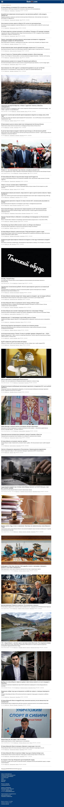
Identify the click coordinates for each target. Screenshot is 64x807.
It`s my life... (12, 127)
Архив (2, 778)
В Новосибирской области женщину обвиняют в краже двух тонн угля (20, 746)
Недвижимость (12, 10)
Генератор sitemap (5, 803)
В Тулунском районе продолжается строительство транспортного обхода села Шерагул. (19, 226)
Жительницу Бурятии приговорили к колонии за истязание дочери (19, 325)
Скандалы (24, 531)
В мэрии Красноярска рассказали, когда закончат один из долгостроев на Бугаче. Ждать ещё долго (26, 193)
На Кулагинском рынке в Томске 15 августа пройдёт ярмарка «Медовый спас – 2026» (25, 333)
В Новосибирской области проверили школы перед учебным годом (20, 302)
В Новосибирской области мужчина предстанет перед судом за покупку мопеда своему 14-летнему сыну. (23, 754)
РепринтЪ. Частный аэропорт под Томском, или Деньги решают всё (20, 170)
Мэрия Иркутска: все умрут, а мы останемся (13, 739)
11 (12, 768)
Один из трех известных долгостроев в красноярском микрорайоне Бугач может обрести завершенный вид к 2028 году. (25, 195)
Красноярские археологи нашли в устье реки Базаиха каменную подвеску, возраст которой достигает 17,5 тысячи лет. (25, 49)
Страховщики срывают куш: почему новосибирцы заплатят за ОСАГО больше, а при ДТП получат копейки (25, 487)
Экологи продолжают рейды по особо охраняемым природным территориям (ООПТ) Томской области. (22, 450)
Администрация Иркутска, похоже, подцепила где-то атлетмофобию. (15, 741)
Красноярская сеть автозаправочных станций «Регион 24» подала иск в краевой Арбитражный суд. (21, 69)
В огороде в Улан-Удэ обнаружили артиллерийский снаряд (17, 759)
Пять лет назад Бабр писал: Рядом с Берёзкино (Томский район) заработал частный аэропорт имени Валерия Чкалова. (26, 171)
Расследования (17, 236)
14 (15, 768)
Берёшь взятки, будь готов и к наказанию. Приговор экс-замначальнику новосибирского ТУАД (25, 526)
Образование (16, 307)
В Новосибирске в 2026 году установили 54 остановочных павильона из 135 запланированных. (20, 8)
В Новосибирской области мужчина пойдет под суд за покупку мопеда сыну (22, 753)
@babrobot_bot (9, 790)
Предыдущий (4, 768)
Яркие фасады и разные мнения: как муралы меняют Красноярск (19, 426)
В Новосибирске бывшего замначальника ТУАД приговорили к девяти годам (22, 231)
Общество (15, 330)
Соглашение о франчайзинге (7, 776)
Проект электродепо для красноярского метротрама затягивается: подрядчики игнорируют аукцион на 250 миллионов (23, 40)
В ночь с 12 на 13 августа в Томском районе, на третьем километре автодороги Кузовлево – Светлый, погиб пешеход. (25, 55)
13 (14, 768)
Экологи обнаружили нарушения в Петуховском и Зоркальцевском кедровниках (23, 449)
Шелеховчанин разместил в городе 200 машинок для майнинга (19, 61)
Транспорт (17, 57)
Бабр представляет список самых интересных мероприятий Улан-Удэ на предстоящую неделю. (21, 569)
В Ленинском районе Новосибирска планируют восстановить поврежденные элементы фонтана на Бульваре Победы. (25, 312)
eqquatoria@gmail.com (9, 791)
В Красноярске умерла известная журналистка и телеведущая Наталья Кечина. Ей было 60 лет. (21, 125)
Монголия (32, 647)
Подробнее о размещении (6, 796)
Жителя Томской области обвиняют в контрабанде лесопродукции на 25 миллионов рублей (24, 217)
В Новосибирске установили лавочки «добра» (14, 441)
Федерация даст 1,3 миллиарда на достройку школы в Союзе (18, 317)
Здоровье (11, 307)
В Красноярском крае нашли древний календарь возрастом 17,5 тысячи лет (22, 47)
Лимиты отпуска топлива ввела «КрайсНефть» (14, 184)
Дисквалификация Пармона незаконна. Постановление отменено (19, 605)
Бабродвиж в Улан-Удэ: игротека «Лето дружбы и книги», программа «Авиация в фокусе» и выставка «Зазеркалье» (23, 567)
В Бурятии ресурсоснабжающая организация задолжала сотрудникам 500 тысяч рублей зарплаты (26, 387)
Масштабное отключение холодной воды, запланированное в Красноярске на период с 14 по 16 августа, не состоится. (25, 242)
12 (13, 768)
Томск (17, 36)
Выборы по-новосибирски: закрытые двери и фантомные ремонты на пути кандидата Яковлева (25, 682)
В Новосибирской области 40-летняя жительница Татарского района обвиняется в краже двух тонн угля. (22, 747)
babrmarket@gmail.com (6, 795)
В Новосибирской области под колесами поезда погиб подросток (19, 176)
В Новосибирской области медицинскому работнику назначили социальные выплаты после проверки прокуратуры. (25, 703)
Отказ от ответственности (6, 773)
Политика (20, 283)
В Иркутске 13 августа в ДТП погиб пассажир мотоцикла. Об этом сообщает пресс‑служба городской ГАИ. (23, 343)
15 (16, 768)
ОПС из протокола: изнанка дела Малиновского (14, 379)
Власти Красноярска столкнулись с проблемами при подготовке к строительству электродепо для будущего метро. (25, 42)
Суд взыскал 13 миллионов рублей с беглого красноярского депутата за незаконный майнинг (25, 287)
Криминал (11, 120)
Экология (18, 111)
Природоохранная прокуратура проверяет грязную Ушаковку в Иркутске (21, 434)
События (11, 338)
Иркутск (17, 28)
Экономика (12, 44)
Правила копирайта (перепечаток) (8, 775)
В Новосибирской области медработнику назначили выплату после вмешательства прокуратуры (24, 701)
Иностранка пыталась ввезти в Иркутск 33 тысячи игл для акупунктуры (21, 23)
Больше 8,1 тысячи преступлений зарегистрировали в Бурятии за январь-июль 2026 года (25, 115)
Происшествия (12, 28)
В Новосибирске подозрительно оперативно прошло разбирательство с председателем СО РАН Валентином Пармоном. (26, 606)
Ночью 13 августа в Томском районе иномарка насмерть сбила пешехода (22, 54)
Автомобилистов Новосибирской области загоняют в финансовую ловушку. (16, 489)
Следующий (19, 768)
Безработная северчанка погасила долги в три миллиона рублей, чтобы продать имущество (24, 14)
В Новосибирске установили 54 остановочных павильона (17, 7)
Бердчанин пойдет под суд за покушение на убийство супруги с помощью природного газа (25, 692)
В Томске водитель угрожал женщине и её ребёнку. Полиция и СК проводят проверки (25, 31)
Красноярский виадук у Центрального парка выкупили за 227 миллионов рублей (23, 208)
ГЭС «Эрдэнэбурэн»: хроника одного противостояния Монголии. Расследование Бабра (26, 643)
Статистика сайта (4, 777)
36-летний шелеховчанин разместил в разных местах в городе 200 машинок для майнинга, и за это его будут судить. (25, 62)
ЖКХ (10, 244)
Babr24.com (7, 10)
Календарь (3, 780)
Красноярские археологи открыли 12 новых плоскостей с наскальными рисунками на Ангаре (25, 201)
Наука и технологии (13, 205)
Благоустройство (18, 213)
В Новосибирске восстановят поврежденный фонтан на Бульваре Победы (22, 310)
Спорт (28, 742)
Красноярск (16, 44)
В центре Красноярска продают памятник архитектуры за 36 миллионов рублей (23, 131)
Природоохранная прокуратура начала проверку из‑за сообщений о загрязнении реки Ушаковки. (21, 436)
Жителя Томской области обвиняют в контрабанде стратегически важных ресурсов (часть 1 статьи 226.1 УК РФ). (24, 219)
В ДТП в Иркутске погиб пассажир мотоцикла (14, 341)
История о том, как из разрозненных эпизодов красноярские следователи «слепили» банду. (20, 381)
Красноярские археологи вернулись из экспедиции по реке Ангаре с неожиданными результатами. (21, 203)
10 (11, 768)
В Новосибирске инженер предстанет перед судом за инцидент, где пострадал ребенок (25, 296)
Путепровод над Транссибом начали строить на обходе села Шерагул (21, 225)
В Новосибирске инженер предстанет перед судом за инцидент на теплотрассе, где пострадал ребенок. (22, 297)
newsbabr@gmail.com (5, 785)
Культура (20, 570)
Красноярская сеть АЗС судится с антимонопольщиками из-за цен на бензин (22, 68)
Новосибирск (18, 10)
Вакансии (3, 781)
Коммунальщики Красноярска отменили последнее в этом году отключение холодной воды (25, 240)
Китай (35, 647)
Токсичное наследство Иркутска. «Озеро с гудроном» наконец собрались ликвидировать (22, 106)
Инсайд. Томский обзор (7, 278)
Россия (39, 491)
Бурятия (15, 120)
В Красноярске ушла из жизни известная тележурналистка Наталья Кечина (22, 124)
